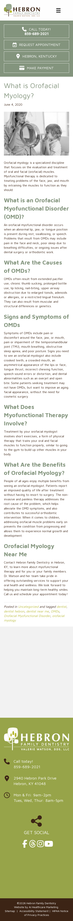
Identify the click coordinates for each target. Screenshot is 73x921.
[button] (36, 31)
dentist (61, 606)
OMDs (55, 611)
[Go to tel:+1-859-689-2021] (36, 765)
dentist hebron (14, 611)
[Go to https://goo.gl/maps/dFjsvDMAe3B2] (36, 781)
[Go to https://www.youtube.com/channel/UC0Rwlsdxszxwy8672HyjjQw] (48, 844)
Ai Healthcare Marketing (43, 907)
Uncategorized (28, 606)
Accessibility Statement (33, 911)
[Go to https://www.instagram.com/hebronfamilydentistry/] (40, 844)
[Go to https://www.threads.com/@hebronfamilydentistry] (33, 844)
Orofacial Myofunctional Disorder (27, 616)
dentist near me (37, 611)
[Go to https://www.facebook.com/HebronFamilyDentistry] (25, 844)
